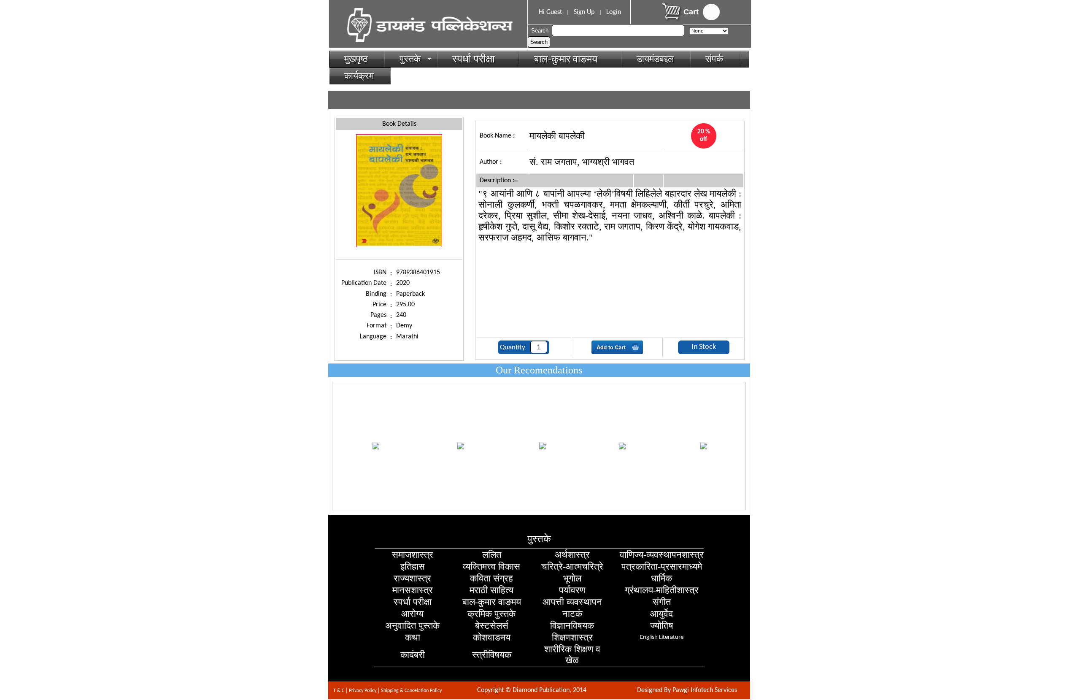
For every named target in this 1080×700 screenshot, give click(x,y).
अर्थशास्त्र (572, 554)
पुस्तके (410, 59)
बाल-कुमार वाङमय (569, 59)
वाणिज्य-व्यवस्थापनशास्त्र (662, 554)
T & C (338, 690)
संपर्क (714, 59)
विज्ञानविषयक (572, 625)
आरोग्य (412, 613)
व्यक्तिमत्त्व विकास (491, 566)
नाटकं (572, 613)
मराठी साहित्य (491, 590)
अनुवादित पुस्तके (412, 625)
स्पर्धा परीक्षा (477, 59)
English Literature (661, 637)
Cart (691, 12)
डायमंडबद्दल (655, 59)
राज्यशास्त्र (412, 578)
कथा (412, 637)
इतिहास (412, 566)
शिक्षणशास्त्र (572, 637)
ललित (491, 554)
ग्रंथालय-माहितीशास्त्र (662, 590)
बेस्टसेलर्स (491, 625)
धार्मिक (661, 578)
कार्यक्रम (359, 75)
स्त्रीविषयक (491, 654)
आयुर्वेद (661, 613)
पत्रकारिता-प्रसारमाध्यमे (661, 566)
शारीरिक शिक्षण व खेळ (572, 654)
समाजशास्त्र (412, 554)
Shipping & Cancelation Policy (411, 690)
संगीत (662, 602)
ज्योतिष (661, 625)
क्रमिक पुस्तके (491, 613)
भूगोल (572, 578)
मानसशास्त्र (412, 590)
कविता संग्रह (491, 578)
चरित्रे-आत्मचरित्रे (572, 566)
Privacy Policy (362, 690)
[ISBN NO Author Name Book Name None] (708, 30)
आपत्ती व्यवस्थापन (572, 602)
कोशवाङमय (491, 637)
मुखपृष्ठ (356, 59)
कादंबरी (412, 654)
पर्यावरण (572, 590)
